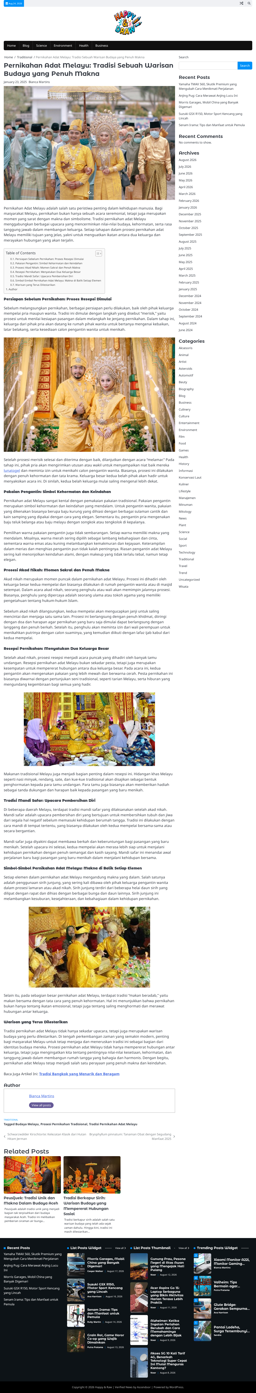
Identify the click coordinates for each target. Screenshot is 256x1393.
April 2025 (186, 269)
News (183, 518)
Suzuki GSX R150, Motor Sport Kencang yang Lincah (105, 1288)
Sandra (217, 1333)
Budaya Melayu (27, 1124)
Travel (183, 566)
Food (182, 443)
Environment (63, 45)
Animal (184, 355)
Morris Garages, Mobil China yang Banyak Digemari (105, 1262)
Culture (184, 416)
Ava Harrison (94, 1296)
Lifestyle (185, 491)
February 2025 (189, 282)
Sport (183, 545)
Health (83, 45)
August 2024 (187, 323)
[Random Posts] (241, 3)
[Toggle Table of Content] (97, 253)
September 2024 (190, 316)
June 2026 (185, 173)
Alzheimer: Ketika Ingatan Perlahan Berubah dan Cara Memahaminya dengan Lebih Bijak (166, 1328)
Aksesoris (185, 348)
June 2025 (185, 255)
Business (101, 45)
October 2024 (188, 309)
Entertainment (189, 423)
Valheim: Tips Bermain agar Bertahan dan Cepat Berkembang (231, 1287)
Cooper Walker (95, 1271)
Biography (186, 389)
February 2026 (189, 201)
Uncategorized (189, 580)
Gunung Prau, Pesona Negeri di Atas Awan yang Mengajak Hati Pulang (168, 1264)
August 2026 (187, 160)
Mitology (185, 511)
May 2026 (185, 180)
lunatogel (12, 470)
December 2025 (190, 214)
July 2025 (185, 248)
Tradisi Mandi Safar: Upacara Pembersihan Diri (44, 276)
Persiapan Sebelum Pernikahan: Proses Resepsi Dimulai (49, 259)
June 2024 (185, 330)
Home (11, 45)
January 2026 (188, 207)
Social (183, 539)
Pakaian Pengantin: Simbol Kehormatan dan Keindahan (48, 263)
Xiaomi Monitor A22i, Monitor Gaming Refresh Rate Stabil (232, 1262)
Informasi (186, 471)
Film (182, 437)
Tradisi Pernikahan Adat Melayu (113, 1124)
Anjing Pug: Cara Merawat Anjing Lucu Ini (208, 96)
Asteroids (185, 369)
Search (184, 57)
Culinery (184, 409)
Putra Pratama (95, 1347)
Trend (183, 573)
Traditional (11, 1119)
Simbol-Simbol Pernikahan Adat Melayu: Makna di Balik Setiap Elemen (58, 280)
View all (119, 1248)
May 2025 (185, 262)
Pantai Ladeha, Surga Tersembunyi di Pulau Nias (230, 1330)
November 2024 (190, 303)
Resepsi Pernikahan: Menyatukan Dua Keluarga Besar (48, 272)
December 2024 (190, 296)
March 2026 (187, 194)
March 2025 (187, 275)
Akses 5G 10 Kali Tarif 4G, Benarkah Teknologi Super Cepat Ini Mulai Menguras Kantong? (168, 1360)
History (184, 464)
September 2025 (190, 235)
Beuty (183, 382)
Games (184, 450)
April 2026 (186, 187)
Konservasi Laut (190, 477)
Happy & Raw (103, 1387)
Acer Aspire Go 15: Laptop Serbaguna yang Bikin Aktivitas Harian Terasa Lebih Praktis (166, 1295)
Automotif (186, 375)
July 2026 (185, 167)
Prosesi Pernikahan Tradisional (63, 1124)
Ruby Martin (94, 1321)
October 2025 (188, 228)
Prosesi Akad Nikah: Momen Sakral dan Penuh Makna (47, 267)
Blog (26, 45)
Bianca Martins (39, 82)
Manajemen (187, 498)
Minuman (185, 505)
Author (13, 289)
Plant (182, 525)
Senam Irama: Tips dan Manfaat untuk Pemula (212, 125)
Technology (187, 552)
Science (41, 45)
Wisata (183, 586)
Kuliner (184, 484)
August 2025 (187, 241)
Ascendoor (144, 1387)
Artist (182, 362)
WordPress (176, 1387)
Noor (153, 1274)
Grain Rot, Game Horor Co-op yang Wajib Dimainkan (105, 1338)
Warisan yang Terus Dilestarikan (35, 285)
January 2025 (188, 289)
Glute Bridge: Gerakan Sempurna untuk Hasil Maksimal (230, 1309)
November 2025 (190, 221)
